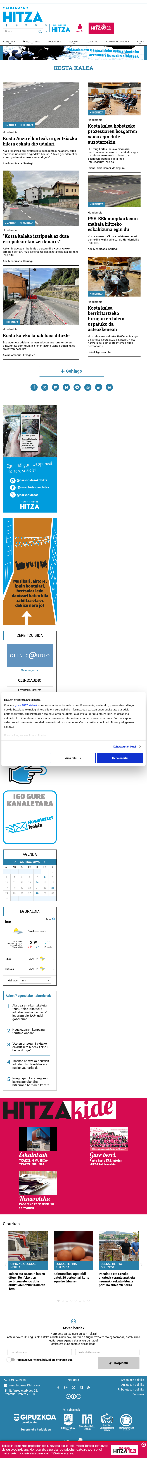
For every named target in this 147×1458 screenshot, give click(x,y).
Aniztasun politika (132, 1384)
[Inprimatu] (109, 387)
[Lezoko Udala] (107, 1422)
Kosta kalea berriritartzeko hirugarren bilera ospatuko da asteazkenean (106, 318)
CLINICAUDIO (29, 680)
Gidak (140, 41)
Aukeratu (71, 757)
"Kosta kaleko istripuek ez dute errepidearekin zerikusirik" (36, 238)
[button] (35, 980)
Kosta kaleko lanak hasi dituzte (36, 335)
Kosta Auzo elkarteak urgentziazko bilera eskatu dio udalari (40, 141)
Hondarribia (10, 132)
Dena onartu (120, 757)
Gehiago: (13, 980)
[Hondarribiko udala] (87, 1422)
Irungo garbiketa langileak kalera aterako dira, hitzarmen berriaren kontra (30, 1081)
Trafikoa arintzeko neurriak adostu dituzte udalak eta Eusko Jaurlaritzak (30, 1064)
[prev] (15, 862)
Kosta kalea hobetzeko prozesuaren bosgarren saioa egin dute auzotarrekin (112, 134)
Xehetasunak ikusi (124, 746)
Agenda (73, 41)
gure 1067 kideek (26, 705)
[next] (44, 862)
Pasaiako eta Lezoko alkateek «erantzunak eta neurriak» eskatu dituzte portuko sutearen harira (117, 1279)
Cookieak (138, 1394)
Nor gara (73, 1380)
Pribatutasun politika (131, 1389)
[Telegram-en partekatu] (77, 387)
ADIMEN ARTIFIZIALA (117, 41)
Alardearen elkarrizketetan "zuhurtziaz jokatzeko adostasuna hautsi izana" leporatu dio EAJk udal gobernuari (30, 1012)
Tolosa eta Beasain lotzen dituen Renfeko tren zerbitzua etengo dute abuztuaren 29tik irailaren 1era (26, 1281)
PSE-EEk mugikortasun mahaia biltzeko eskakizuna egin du (113, 224)
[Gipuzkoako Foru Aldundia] (35, 1422)
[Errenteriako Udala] (68, 1422)
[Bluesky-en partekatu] (66, 387)
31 (39, 871)
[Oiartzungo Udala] (126, 1422)
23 (52, 888)
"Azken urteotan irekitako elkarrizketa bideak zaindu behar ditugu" (30, 1047)
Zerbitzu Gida (30, 635)
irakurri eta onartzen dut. (44, 1359)
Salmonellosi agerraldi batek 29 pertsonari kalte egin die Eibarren (71, 1277)
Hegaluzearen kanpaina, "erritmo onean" (28, 1031)
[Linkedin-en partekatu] (98, 387)
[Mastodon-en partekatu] (55, 387)
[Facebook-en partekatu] (34, 387)
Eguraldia (30, 911)
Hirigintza (26, 125)
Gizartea (10, 125)
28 (37, 893)
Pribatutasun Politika (29, 1359)
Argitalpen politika (132, 1380)
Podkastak (54, 41)
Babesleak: (73, 1409)
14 (37, 882)
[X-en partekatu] (44, 387)
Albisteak (9, 41)
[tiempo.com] (53, 918)
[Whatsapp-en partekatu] (87, 387)
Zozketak (92, 41)
